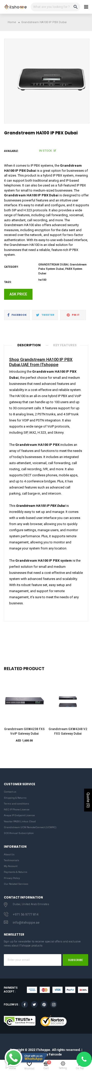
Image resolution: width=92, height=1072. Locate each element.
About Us (9, 854)
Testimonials (11, 860)
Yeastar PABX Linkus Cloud (20, 821)
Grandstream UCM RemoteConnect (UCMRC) (30, 827)
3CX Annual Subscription (19, 833)
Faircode (55, 1054)
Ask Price (18, 294)
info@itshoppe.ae (26, 922)
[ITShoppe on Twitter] (34, 1004)
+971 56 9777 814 (25, 914)
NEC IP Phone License (16, 809)
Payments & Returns (15, 872)
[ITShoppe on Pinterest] (44, 1004)
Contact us (10, 791)
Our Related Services (16, 883)
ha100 (42, 279)
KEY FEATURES (65, 345)
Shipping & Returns (15, 797)
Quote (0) (88, 800)
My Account (10, 866)
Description (29, 345)
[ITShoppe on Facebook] (24, 1004)
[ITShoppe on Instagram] (53, 1004)
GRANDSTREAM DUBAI (53, 264)
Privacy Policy (12, 878)
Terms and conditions (16, 803)
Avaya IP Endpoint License (19, 815)
